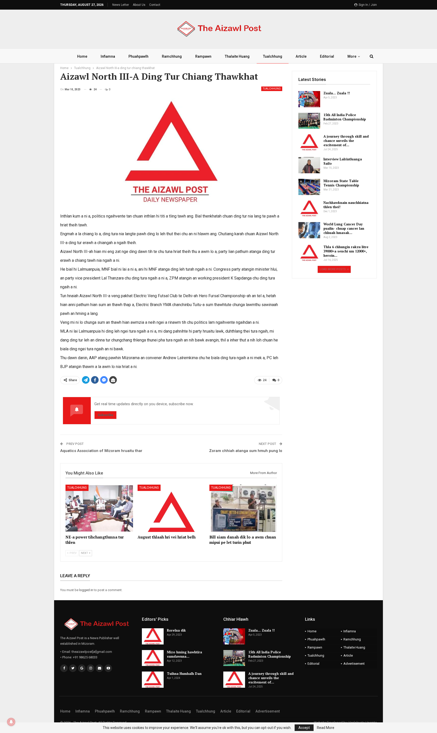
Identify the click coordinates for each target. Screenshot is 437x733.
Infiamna (108, 56)
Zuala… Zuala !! (336, 93)
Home (82, 56)
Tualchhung (272, 56)
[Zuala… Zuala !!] (309, 99)
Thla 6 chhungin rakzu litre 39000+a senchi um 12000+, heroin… (345, 251)
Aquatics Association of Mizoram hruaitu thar (101, 450)
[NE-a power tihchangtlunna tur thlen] (99, 508)
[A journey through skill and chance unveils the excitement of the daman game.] (309, 142)
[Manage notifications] (11, 722)
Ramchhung (172, 56)
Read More (325, 727)
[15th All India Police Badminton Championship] (309, 121)
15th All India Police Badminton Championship (344, 117)
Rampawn (203, 56)
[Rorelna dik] (153, 636)
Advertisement (354, 663)
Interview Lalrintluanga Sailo (342, 161)
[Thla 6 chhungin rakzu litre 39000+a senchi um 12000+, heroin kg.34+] (309, 253)
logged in (86, 590)
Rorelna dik (176, 630)
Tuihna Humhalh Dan (184, 673)
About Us (139, 5)
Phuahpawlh (138, 56)
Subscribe (105, 415)
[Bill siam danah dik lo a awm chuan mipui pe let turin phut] (243, 508)
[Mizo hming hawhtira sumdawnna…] (153, 658)
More (351, 56)
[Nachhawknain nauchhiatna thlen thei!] (309, 209)
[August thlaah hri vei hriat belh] (171, 508)
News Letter (120, 5)
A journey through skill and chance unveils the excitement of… (346, 140)
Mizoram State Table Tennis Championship (341, 183)
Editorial (327, 56)
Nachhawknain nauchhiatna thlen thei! (345, 204)
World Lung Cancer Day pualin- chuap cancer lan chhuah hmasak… (343, 228)
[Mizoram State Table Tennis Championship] (309, 187)
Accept (304, 728)
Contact (154, 5)
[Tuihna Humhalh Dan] (153, 680)
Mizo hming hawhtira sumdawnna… (184, 654)
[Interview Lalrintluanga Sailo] (309, 165)
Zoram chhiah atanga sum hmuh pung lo (245, 450)
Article (301, 56)
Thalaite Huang (237, 56)
